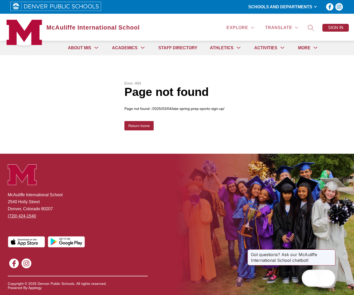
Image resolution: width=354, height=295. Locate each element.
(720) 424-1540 (22, 216)
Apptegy (35, 288)
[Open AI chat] (327, 278)
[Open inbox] (310, 278)
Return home (139, 126)
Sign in (335, 27)
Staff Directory (177, 48)
